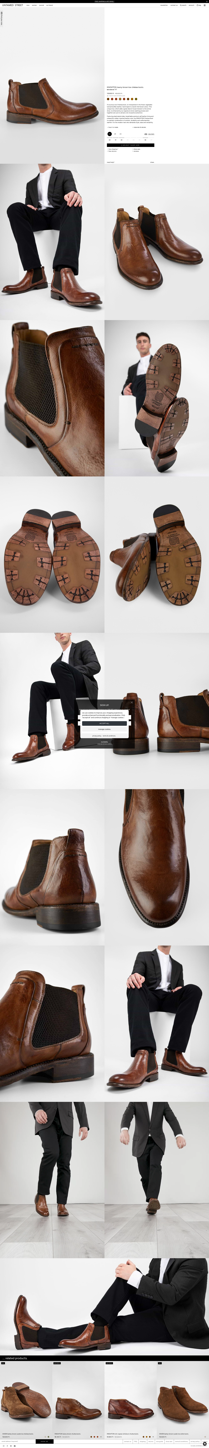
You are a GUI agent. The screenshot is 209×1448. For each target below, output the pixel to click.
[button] (205, 1444)
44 (133, 140)
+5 (100, 1437)
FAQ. (135, 1441)
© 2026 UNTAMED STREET (199, 1446)
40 (110, 140)
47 (151, 140)
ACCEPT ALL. (104, 723)
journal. (41, 5)
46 (145, 140)
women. (34, 5)
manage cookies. (104, 729)
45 (139, 140)
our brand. (49, 5)
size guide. (159, 1441)
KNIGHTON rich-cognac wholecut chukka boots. (123, 1434)
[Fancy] (15, 1446)
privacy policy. (97, 736)
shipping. (143, 1441)
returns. (151, 1441)
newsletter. (164, 5)
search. (184, 5)
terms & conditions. (109, 736)
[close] (132, 702)
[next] (206, 1387)
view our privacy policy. (104, 744)
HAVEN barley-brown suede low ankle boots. (174, 1434)
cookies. (205, 1441)
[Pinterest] (11, 1446)
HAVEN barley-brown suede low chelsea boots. (18, 1434)
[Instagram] (3, 1446)
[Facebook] (7, 1446)
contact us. (174, 5)
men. (28, 5)
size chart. (151, 134)
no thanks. (104, 742)
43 (127, 140)
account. (191, 5)
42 (121, 140)
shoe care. (169, 1441)
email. (111, 159)
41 (115, 140)
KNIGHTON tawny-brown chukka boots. (68, 1434)
